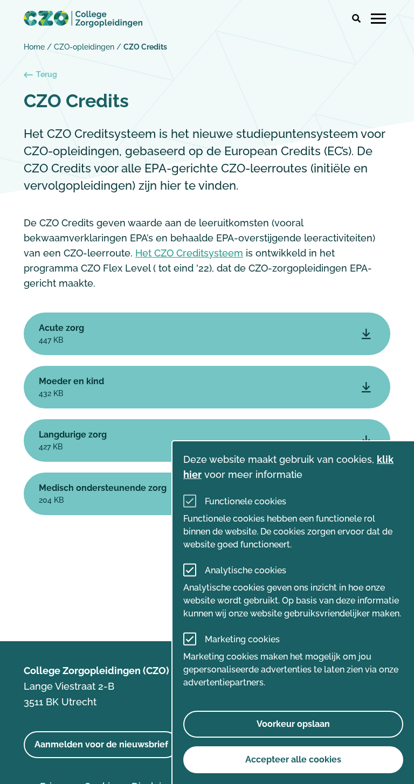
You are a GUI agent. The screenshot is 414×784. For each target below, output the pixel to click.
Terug (46, 74)
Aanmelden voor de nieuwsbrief (101, 744)
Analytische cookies (245, 570)
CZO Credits (145, 47)
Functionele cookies (245, 501)
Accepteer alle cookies (293, 759)
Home (34, 47)
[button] (356, 19)
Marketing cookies (242, 639)
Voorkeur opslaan (293, 724)
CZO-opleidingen (84, 47)
